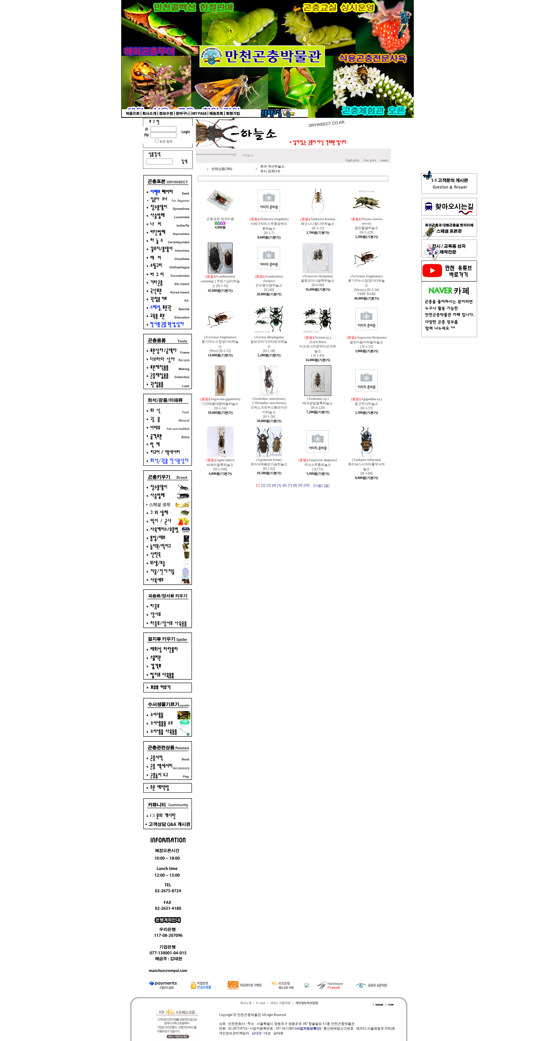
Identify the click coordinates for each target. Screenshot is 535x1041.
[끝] (326, 486)
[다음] (317, 486)
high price (352, 160)
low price (370, 160)
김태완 (257, 1033)
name (384, 160)
